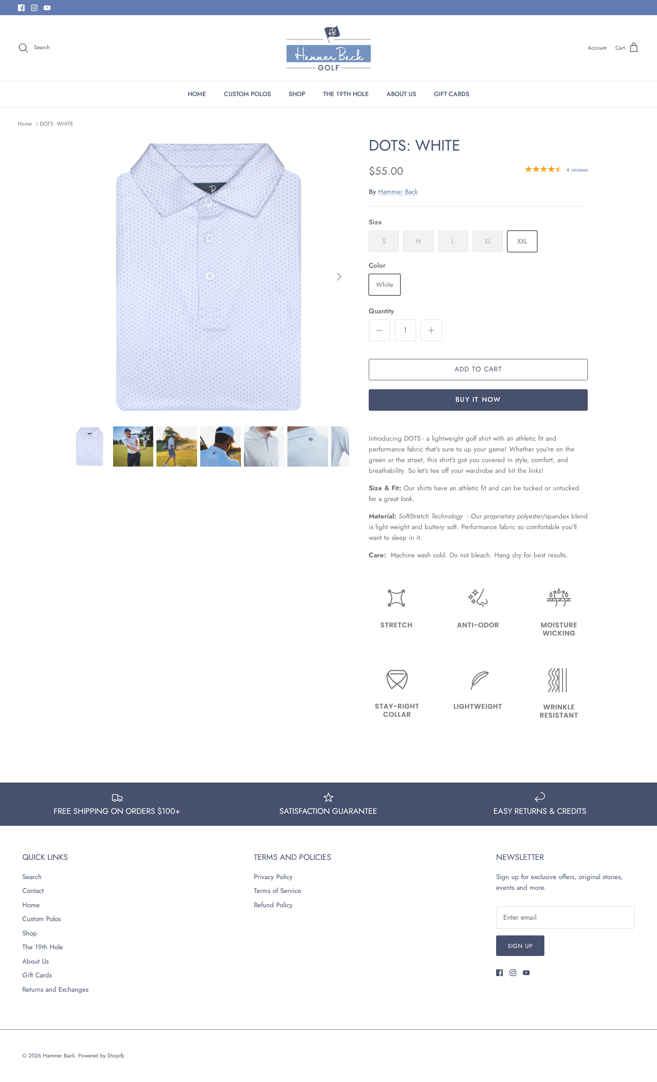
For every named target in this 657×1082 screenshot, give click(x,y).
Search (32, 877)
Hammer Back (398, 192)
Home (25, 124)
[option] (209, 277)
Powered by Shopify (101, 1056)
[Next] (339, 276)
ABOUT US (401, 93)
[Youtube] (47, 7)
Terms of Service (277, 891)
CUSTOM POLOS (247, 93)
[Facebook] (21, 7)
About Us (35, 961)
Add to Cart (478, 369)
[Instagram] (34, 7)
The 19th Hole (42, 947)
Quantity (381, 311)
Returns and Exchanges (55, 989)
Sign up (520, 946)
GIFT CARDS (451, 93)
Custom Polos (41, 919)
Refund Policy (273, 905)
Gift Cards (37, 975)
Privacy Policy (273, 877)
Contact (33, 891)
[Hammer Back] (328, 48)
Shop (29, 933)
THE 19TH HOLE (346, 93)
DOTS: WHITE (56, 124)
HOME (197, 93)
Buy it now (478, 399)
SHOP (297, 93)
